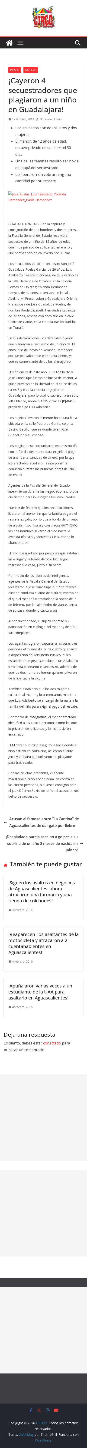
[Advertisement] (43, 1117)
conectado (52, 1043)
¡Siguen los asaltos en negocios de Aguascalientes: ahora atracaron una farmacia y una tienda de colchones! (41, 892)
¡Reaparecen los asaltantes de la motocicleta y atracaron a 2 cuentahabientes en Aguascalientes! (43, 943)
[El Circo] (9, 42)
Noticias (30, 70)
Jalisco (14, 70)
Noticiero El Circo (51, 119)
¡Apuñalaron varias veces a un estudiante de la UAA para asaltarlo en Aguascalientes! (40, 992)
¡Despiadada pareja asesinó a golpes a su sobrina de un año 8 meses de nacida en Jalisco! (42, 843)
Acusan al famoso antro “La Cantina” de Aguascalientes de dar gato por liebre (44, 822)
